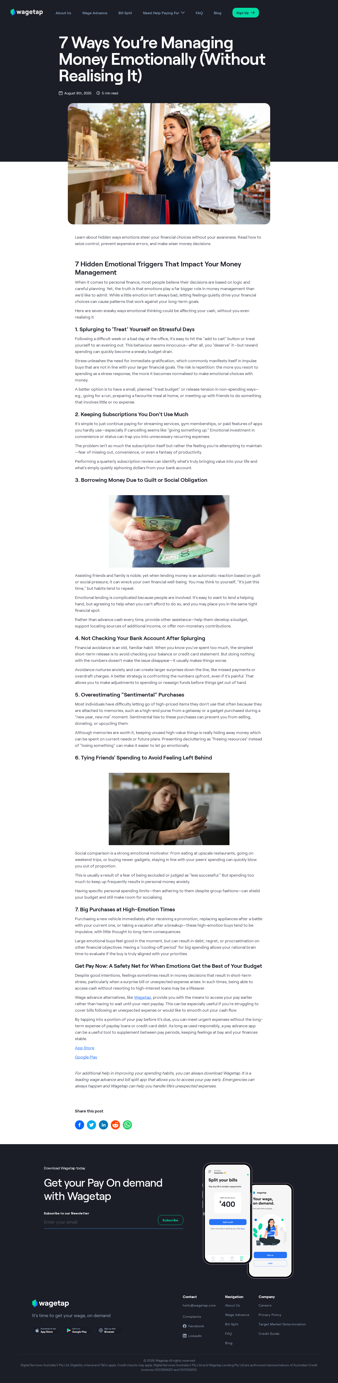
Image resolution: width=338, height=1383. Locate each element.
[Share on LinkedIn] (103, 1124)
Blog (217, 13)
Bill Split (125, 13)
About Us (63, 13)
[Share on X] (91, 1124)
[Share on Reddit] (115, 1124)
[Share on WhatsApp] (127, 1124)
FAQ (199, 13)
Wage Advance (94, 13)
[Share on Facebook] (79, 1124)
